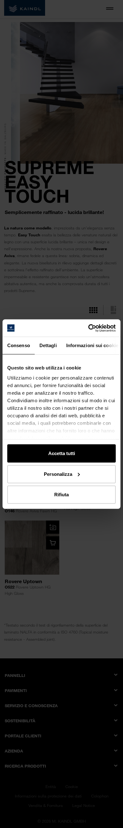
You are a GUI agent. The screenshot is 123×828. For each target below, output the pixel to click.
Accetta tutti (61, 453)
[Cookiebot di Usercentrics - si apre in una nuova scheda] (88, 328)
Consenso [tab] (18, 345)
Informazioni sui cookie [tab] (92, 345)
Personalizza (58, 473)
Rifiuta (61, 494)
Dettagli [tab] (48, 345)
